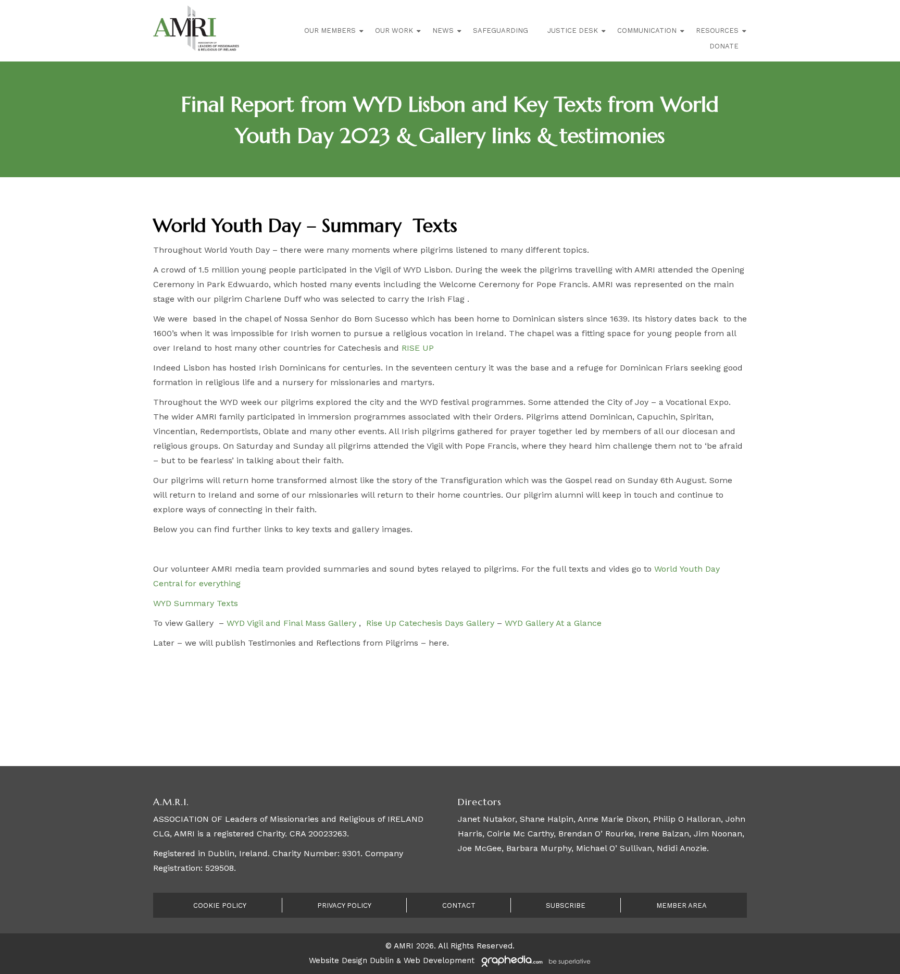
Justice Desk (572, 30)
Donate (724, 46)
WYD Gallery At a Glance (553, 623)
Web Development (439, 960)
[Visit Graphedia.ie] (534, 960)
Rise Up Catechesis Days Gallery (429, 623)
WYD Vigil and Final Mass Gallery (291, 623)
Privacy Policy (344, 905)
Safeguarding (500, 30)
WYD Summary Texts (195, 603)
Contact (459, 905)
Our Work (394, 30)
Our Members (330, 30)
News (443, 30)
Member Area (681, 905)
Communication (647, 30)
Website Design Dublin (351, 960)
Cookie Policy (219, 905)
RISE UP (418, 348)
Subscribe (565, 905)
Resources (717, 30)
